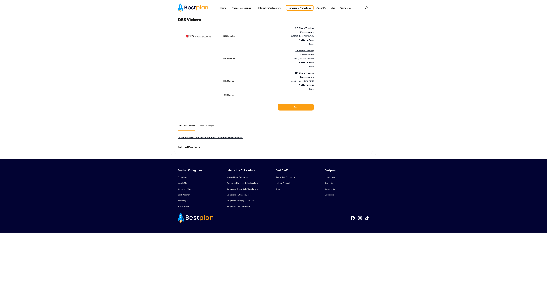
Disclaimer (329, 194)
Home (223, 7)
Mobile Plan (183, 183)
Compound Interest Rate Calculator (243, 183)
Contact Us (345, 7)
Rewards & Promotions (300, 7)
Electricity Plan (184, 189)
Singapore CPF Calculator (238, 206)
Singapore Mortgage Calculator (241, 200)
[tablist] (246, 126)
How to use (330, 177)
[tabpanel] (246, 137)
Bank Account (184, 194)
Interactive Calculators (269, 7)
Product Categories (241, 7)
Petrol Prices (183, 206)
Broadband (183, 177)
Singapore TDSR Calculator (239, 194)
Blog (333, 7)
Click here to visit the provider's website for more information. (210, 137)
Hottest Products (283, 183)
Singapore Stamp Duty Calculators (242, 189)
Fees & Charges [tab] (207, 125)
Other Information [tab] (186, 125)
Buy (296, 107)
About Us (321, 7)
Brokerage (183, 200)
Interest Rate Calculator (237, 177)
